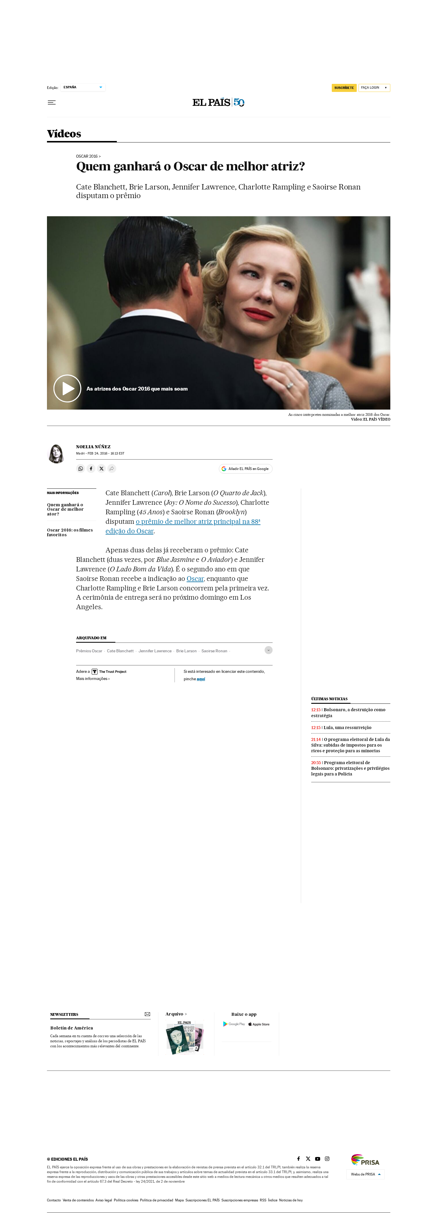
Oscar (195, 578)
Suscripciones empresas (239, 1200)
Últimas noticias (329, 699)
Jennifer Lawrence (155, 650)
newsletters (64, 1014)
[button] (218, 313)
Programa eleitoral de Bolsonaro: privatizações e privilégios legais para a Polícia (350, 768)
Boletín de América (71, 1028)
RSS (263, 1200)
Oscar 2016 (87, 156)
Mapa (179, 1200)
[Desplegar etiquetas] (269, 650)
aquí (201, 678)
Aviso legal (103, 1200)
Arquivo (174, 1014)
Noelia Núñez (93, 446)
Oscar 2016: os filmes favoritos (70, 532)
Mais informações (91, 678)
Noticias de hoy (291, 1200)
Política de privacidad (156, 1200)
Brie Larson (186, 650)
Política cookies (126, 1200)
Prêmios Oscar (89, 650)
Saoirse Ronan (214, 650)
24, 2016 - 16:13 (106, 453)
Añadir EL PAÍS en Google (248, 469)
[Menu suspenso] (51, 102)
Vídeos (64, 134)
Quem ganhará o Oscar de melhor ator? (65, 510)
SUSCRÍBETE (344, 88)
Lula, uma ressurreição (348, 727)
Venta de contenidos (78, 1200)
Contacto (54, 1200)
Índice (272, 1200)
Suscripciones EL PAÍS (203, 1200)
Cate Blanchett (120, 650)
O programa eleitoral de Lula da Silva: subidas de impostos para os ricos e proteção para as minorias (350, 745)
